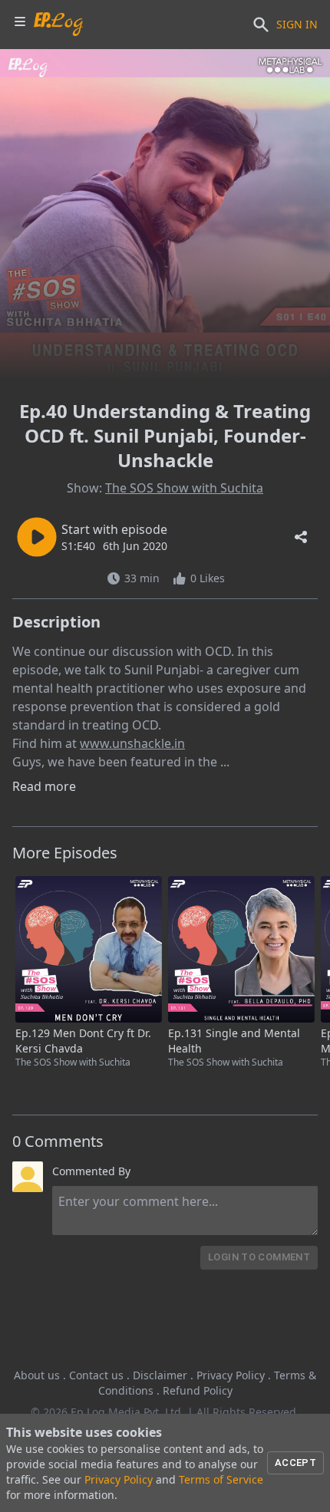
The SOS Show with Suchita (184, 487)
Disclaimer (160, 1375)
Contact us (96, 1375)
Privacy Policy (230, 1375)
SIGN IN (297, 24)
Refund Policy (198, 1390)
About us (37, 1375)
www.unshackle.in (132, 743)
